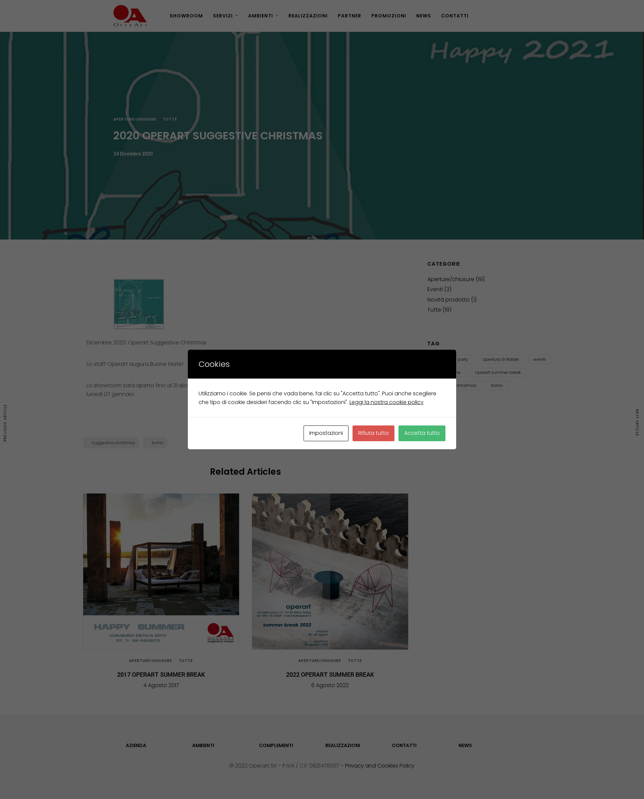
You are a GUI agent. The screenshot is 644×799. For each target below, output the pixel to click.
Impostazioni (326, 433)
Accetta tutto (422, 433)
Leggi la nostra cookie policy (387, 402)
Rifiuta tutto (373, 433)
